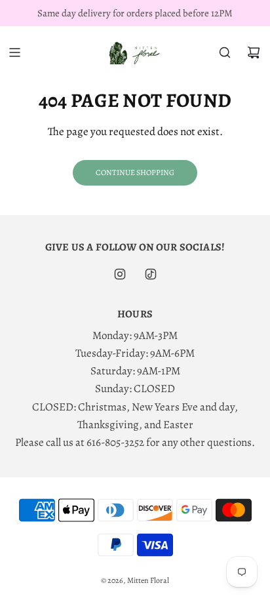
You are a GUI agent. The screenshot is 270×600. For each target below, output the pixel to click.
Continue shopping (135, 172)
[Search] (224, 52)
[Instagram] (120, 274)
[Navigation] (14, 52)
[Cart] (253, 52)
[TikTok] (150, 274)
